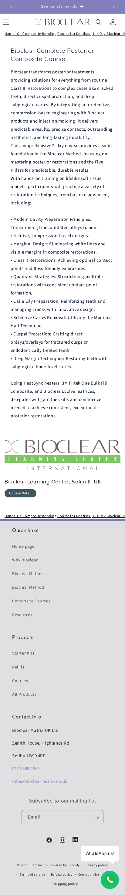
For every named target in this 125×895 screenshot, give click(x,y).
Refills (18, 667)
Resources (22, 615)
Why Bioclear (25, 560)
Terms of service (32, 874)
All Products (24, 694)
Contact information (94, 874)
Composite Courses (31, 601)
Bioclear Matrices (29, 574)
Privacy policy (97, 865)
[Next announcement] (113, 6)
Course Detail (20, 493)
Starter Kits (23, 653)
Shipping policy (65, 884)
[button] (99, 22)
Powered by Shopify (64, 865)
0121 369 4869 (26, 768)
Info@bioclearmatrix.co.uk (39, 781)
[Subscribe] (96, 817)
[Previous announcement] (11, 6)
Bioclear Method (28, 587)
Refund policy (62, 874)
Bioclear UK (38, 865)
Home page (23, 546)
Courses (20, 681)
